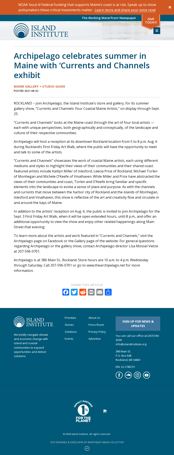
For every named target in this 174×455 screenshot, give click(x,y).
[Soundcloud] (128, 377)
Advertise (94, 338)
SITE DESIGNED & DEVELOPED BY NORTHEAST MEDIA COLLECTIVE (87, 442)
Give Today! (151, 21)
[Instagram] (137, 377)
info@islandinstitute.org (131, 344)
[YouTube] (146, 377)
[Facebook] (119, 377)
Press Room (96, 324)
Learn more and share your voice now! (125, 10)
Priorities (70, 317)
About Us (94, 317)
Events (69, 338)
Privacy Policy (97, 331)
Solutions (71, 331)
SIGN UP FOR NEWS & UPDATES (138, 323)
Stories (69, 324)
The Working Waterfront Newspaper (109, 18)
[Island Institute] (80, 30)
